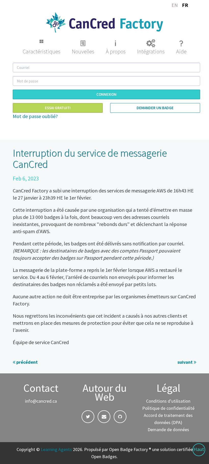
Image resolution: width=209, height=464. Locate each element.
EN (175, 5)
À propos (116, 51)
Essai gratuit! (58, 107)
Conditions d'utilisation (168, 401)
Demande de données (168, 429)
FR (185, 5)
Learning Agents (56, 449)
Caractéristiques (41, 51)
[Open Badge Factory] (104, 22)
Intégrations (151, 51)
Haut (198, 449)
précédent (26, 362)
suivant (185, 362)
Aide (181, 51)
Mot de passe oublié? (35, 116)
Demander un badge (155, 107)
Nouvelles (83, 51)
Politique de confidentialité (168, 408)
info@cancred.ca (41, 401)
